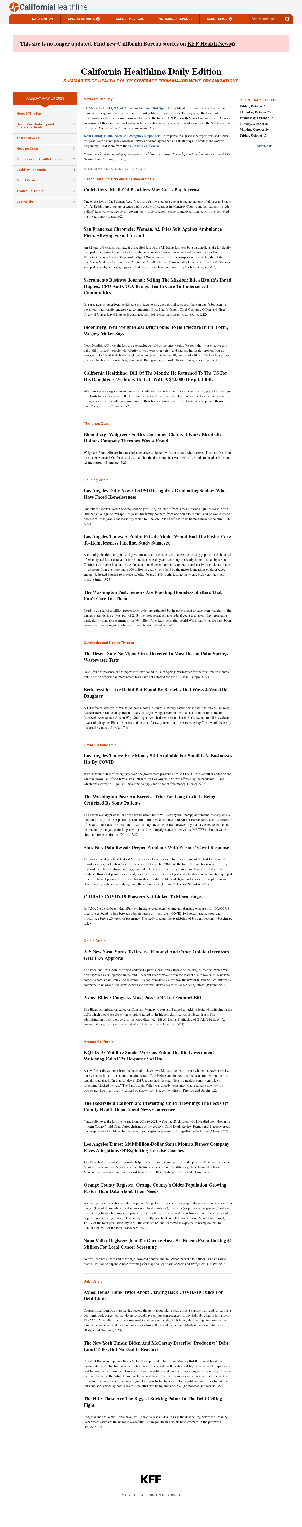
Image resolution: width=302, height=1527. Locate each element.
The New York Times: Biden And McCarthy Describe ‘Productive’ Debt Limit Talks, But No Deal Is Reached (156, 1346)
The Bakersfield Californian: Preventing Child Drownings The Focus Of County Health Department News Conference (156, 1106)
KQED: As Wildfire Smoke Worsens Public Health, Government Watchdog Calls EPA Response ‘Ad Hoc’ (149, 1055)
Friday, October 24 (253, 106)
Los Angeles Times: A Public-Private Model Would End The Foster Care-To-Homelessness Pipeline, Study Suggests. (158, 539)
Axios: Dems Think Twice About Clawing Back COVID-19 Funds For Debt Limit (153, 1295)
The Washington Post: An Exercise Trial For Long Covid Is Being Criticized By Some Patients (149, 799)
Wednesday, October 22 (256, 117)
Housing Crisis (27, 148)
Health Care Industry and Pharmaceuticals (35, 125)
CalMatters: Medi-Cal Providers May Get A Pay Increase (142, 189)
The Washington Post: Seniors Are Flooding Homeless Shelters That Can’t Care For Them (153, 595)
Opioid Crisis (26, 180)
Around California (30, 191)
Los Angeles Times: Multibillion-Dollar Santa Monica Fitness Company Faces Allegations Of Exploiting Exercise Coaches (156, 1147)
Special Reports (81, 19)
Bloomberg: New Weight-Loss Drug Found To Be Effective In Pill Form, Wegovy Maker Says (156, 330)
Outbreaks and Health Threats (39, 159)
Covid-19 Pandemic (31, 170)
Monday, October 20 (254, 129)
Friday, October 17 (253, 135)
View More (264, 146)
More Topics (217, 19)
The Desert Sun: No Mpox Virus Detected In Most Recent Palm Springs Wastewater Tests (156, 656)
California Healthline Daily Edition (151, 71)
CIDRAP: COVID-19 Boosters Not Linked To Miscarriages (143, 896)
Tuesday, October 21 (254, 123)
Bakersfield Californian (143, 145)
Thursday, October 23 (255, 112)
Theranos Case (28, 138)
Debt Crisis (25, 201)
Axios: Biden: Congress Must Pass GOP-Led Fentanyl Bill (142, 997)
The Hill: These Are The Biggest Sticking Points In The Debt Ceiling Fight (153, 1401)
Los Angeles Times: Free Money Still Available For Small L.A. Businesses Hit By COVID (158, 758)
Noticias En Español (175, 19)
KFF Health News (209, 43)
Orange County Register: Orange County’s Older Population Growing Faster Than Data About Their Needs (155, 1188)
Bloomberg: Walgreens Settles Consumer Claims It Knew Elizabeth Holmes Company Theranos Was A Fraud (152, 437)
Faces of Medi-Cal (129, 19)
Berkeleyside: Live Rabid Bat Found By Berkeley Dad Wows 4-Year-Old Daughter (156, 692)
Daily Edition (42, 19)
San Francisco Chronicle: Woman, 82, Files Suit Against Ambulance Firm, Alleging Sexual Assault (153, 232)
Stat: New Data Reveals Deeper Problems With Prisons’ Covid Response (156, 847)
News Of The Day (29, 113)
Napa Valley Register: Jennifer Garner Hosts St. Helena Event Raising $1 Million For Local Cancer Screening (158, 1243)
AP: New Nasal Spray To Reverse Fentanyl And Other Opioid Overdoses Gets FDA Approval (156, 954)
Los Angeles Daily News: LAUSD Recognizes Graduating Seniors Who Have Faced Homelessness (155, 493)
